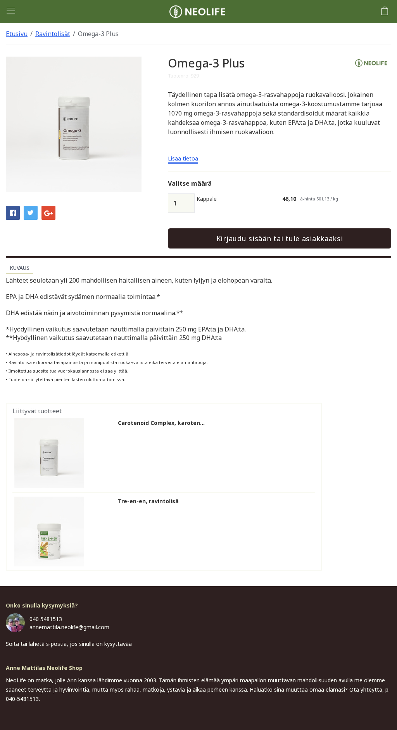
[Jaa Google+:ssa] (48, 212)
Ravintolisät (52, 33)
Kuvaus (19, 267)
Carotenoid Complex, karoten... (161, 422)
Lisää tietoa (183, 159)
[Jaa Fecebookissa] (13, 212)
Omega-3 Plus (98, 33)
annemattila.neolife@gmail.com (69, 627)
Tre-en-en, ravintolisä (148, 501)
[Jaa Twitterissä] (31, 212)
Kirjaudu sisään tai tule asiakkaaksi (279, 238)
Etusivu (17, 33)
